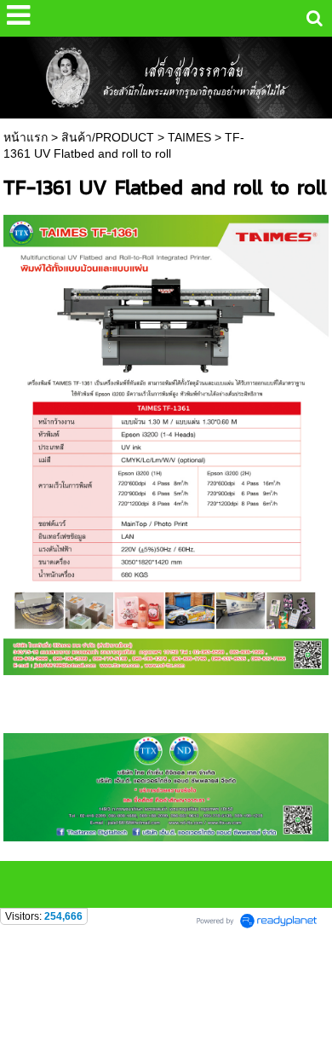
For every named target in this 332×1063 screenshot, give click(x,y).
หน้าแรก (25, 137)
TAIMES (189, 137)
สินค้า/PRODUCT (107, 137)
